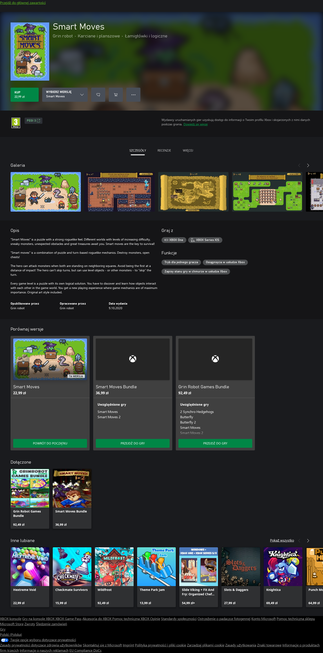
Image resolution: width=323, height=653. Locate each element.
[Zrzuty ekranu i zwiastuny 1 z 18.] (46, 192)
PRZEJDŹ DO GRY (133, 443)
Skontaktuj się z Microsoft (102, 645)
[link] (30, 499)
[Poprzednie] (299, 165)
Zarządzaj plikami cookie (205, 645)
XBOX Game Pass (68, 618)
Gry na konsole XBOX (38, 618)
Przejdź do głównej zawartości (23, 2)
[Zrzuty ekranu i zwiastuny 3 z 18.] (193, 192)
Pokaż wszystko (282, 540)
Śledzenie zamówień (51, 624)
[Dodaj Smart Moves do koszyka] (116, 95)
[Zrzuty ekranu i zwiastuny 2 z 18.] (119, 192)
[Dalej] (308, 165)
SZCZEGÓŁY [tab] (137, 150)
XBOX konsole (10, 618)
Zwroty (29, 624)
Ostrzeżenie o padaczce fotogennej (224, 618)
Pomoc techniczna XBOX (131, 618)
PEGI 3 (31, 120)
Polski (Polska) (11, 634)
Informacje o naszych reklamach (44, 650)
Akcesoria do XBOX (97, 618)
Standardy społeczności (179, 618)
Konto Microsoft (263, 618)
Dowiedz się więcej (195, 124)
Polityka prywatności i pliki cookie (160, 645)
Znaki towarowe (269, 645)
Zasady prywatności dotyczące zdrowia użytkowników (41, 645)
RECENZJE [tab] (164, 150)
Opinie (155, 618)
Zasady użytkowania (240, 645)
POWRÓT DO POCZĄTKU (50, 443)
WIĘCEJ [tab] (188, 150)
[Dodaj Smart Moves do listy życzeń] (98, 95)
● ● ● (133, 94)
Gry (2, 629)
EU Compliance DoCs (85, 650)
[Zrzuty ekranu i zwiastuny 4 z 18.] (267, 192)
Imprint (128, 645)
